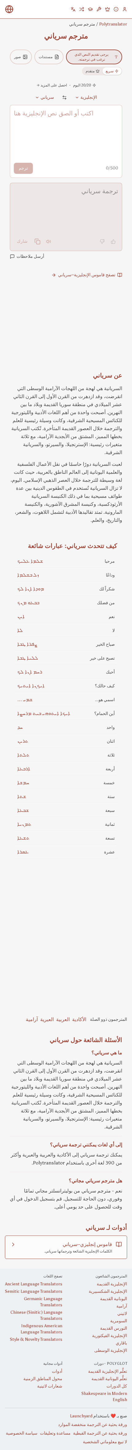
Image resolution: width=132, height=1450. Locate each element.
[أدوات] (98, 9)
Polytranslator (113, 24)
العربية (63, 1019)
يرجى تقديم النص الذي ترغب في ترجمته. (91, 57)
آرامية (32, 1019)
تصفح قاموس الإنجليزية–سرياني (86, 275)
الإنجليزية (88, 97)
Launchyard (81, 1416)
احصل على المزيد (54, 85)
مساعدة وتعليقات (55, 1433)
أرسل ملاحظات (30, 256)
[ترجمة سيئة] (102, 241)
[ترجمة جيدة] (113, 241)
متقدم (90, 71)
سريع (110, 71)
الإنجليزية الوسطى (110, 1350)
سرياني (47, 97)
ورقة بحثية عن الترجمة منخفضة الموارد (92, 1424)
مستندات (45, 57)
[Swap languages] (64, 97)
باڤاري (121, 1343)
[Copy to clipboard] (37, 241)
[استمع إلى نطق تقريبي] (48, 241)
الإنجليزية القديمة (112, 1284)
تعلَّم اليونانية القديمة (109, 1378)
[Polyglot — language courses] (90, 9)
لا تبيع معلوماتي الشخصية (105, 1441)
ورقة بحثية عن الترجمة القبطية (100, 1433)
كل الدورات (117, 1386)
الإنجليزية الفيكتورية (109, 1335)
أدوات (57, 1371)
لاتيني (122, 1313)
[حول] (116, 9)
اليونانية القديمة (113, 1298)
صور (17, 57)
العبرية (47, 1019)
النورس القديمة (113, 1328)
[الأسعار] (107, 9)
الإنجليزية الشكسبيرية (108, 1291)
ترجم (23, 168)
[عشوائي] (81, 9)
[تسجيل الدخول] (124, 9)
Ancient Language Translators (33, 1284)
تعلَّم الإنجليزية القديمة (107, 1371)
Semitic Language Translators (33, 1291)
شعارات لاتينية (49, 1386)
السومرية (118, 1321)
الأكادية (79, 1019)
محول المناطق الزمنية (42, 1378)
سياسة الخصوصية (21, 1433)
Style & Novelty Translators (36, 1339)
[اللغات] (73, 9)
